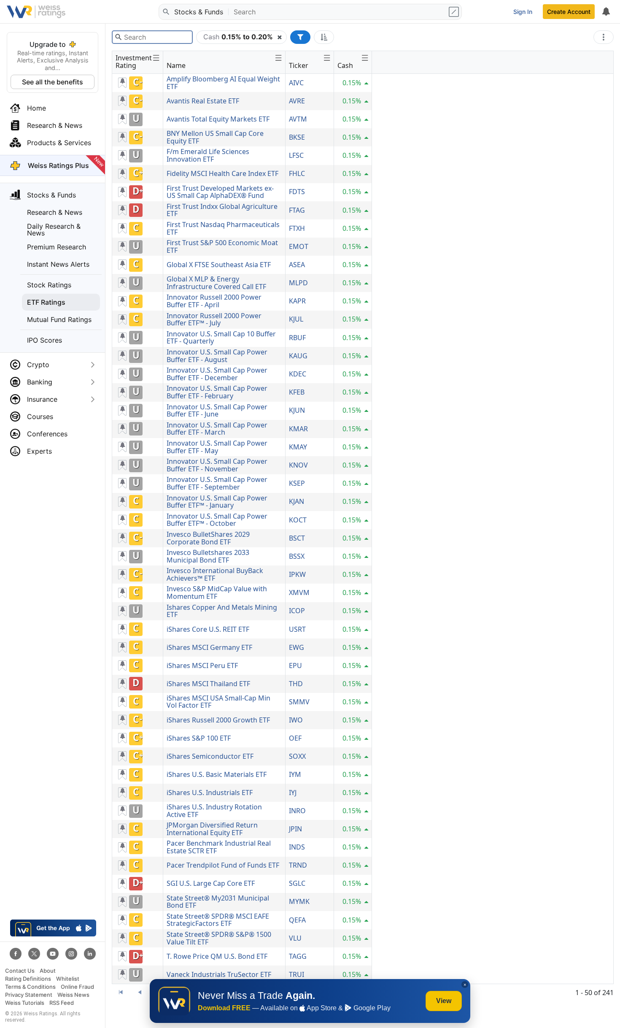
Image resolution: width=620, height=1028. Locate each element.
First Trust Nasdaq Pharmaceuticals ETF (223, 228)
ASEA (297, 264)
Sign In (522, 11)
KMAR (298, 428)
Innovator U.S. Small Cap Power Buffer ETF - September (217, 483)
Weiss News (73, 995)
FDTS (297, 191)
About (48, 971)
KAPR (297, 301)
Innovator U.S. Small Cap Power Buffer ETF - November (217, 465)
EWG (296, 647)
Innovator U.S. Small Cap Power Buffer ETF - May (217, 446)
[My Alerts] (605, 11)
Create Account (568, 11)
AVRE (297, 101)
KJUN (297, 410)
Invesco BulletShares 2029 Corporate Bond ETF (208, 538)
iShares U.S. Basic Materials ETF (217, 774)
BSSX (297, 556)
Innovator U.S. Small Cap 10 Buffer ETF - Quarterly (221, 337)
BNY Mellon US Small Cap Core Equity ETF (215, 137)
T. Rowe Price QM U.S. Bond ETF (217, 956)
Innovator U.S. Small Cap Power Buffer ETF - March (217, 428)
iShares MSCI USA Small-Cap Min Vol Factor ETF (218, 701)
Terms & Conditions (30, 987)
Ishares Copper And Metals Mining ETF (222, 611)
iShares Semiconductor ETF (210, 756)
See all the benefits (52, 82)
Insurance (42, 399)
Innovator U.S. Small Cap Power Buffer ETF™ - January (217, 501)
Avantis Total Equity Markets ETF (218, 119)
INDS (297, 847)
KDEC (297, 374)
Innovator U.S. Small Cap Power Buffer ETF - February (217, 392)
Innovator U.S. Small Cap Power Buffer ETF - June (217, 410)
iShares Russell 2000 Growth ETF (218, 720)
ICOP (297, 610)
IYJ (293, 792)
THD (296, 683)
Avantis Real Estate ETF (203, 101)
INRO (297, 810)
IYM (295, 774)
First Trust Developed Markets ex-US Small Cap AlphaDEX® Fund (220, 192)
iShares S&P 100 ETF (199, 738)
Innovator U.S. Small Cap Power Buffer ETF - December (217, 373)
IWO (296, 720)
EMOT (298, 246)
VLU (295, 938)
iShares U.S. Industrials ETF (210, 792)
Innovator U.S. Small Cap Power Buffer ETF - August (217, 355)
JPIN (295, 828)
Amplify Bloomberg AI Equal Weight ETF (223, 82)
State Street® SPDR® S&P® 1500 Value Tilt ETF (219, 938)
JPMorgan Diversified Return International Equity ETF (212, 828)
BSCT (297, 538)
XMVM (299, 592)
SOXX (297, 756)
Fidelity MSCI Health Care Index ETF (222, 173)
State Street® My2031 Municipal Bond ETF (218, 901)
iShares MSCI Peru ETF (202, 665)
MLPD (298, 282)
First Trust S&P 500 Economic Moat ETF (222, 246)
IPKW (297, 574)
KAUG (298, 355)
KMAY (298, 447)
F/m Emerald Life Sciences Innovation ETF (208, 155)
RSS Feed (61, 1003)
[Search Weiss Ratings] (166, 11)
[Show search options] (454, 11)
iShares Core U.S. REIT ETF (208, 629)
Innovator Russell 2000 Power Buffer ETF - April (214, 300)
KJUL (296, 319)
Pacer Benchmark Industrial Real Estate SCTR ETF (219, 847)
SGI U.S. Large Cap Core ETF (211, 883)
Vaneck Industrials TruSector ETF (219, 974)
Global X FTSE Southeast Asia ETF (219, 264)
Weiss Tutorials (24, 1003)
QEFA (297, 920)
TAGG (298, 956)
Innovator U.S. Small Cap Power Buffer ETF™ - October (217, 519)
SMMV (299, 701)
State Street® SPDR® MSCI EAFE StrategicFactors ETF (218, 920)
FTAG (297, 210)
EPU (295, 665)
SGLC (297, 883)
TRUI (296, 974)
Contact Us (20, 971)
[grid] (242, 529)
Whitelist (67, 979)
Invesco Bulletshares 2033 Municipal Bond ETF (208, 556)
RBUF (297, 337)
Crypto (38, 364)
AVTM (298, 119)
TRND (298, 865)
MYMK (299, 901)
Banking (39, 382)
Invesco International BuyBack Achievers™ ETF (215, 574)
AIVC (296, 82)
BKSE (297, 137)
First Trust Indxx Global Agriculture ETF (222, 210)
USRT (297, 629)
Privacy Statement (28, 995)
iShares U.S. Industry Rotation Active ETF (214, 810)
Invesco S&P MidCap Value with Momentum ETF (217, 592)
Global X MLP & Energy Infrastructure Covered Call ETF (216, 282)
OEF (295, 738)
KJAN (296, 501)
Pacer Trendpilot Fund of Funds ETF (223, 865)
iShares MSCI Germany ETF (209, 647)
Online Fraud (77, 987)
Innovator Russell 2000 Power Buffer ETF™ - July (214, 319)
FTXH (297, 228)
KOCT (298, 520)
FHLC (297, 173)
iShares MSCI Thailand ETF (208, 683)
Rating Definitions (28, 979)
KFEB (297, 392)
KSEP (297, 483)
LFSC (296, 155)
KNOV (298, 465)
